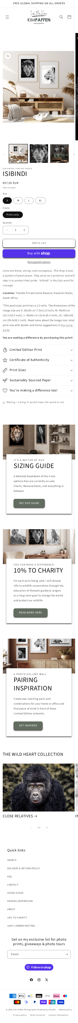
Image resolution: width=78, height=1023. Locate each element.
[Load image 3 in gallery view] (59, 153)
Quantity (7, 222)
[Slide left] (4, 154)
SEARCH (12, 860)
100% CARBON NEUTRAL (21, 926)
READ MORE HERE (30, 613)
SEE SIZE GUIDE (29, 503)
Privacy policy (19, 1015)
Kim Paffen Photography (24, 1009)
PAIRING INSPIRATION (20, 901)
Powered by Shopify (46, 1009)
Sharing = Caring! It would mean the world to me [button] (35, 402)
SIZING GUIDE (15, 893)
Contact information (58, 1015)
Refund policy (65, 1009)
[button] (7, 17)
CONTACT (12, 885)
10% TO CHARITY (17, 918)
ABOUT (11, 909)
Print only (13, 215)
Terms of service (37, 1015)
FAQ (9, 876)
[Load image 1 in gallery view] (18, 153)
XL (40, 200)
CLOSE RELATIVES (18, 816)
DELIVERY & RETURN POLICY (23, 868)
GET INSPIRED (28, 726)
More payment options (39, 262)
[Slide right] (74, 154)
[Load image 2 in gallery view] (39, 153)
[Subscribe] (67, 954)
